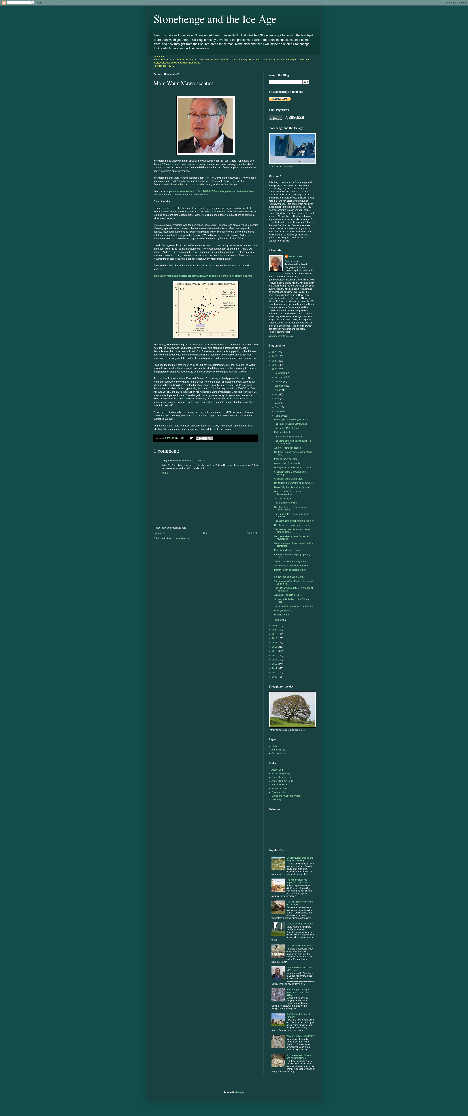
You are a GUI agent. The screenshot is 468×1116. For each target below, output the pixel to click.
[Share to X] (204, 438)
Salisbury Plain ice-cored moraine (291, 565)
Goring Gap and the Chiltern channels (293, 467)
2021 (275, 625)
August (278, 390)
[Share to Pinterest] (211, 438)
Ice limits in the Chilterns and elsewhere (294, 483)
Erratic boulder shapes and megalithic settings (299, 859)
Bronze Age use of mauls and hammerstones (298, 1056)
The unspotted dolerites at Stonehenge (293, 606)
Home (206, 533)
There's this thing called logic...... (290, 436)
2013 (275, 659)
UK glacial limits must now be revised (292, 525)
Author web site (279, 784)
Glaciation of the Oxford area (288, 479)
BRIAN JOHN (295, 256)
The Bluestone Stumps (285, 502)
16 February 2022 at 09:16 (192, 460)
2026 (275, 352)
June (277, 398)
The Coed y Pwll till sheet (286, 428)
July (277, 394)
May (277, 403)
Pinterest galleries (280, 792)
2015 (275, 651)
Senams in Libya (282, 498)
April (277, 407)
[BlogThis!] (201, 438)
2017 (275, 642)
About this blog (278, 749)
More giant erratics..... (284, 610)
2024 (275, 360)
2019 (275, 634)
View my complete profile (281, 336)
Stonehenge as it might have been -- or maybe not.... (297, 992)
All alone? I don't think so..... (288, 595)
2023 (275, 365)
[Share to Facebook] (208, 438)
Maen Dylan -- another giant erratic (291, 419)
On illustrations (278, 753)
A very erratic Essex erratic (287, 463)
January (279, 620)
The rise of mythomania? (298, 945)
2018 (275, 638)
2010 (275, 672)
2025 (275, 356)
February (279, 416)
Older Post (251, 533)
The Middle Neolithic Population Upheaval (296, 881)
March (278, 411)
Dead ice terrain (282, 614)
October (279, 381)
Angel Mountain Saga (282, 781)
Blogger (240, 1092)
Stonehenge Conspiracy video (286, 796)
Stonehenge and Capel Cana (288, 577)
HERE (171, 66)
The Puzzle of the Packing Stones (290, 561)
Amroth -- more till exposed (287, 448)
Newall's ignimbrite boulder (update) (292, 487)
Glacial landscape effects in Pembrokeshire (287, 492)
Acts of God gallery (280, 773)
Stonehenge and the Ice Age (215, 18)
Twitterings (276, 799)
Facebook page (279, 788)
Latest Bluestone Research (299, 923)
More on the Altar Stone (285, 459)
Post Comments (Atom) (178, 538)
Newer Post (160, 533)
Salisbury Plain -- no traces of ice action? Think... (290, 508)
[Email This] (197, 438)
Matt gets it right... (282, 432)
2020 (275, 629)
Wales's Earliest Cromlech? (300, 1036)
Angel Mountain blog (281, 777)
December (280, 373)
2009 (275, 677)
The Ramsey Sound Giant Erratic (290, 424)
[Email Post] (191, 438)
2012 (275, 664)
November (280, 377)
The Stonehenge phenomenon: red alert (294, 521)
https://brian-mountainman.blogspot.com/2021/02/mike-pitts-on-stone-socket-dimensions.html (203, 275)
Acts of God (277, 770)
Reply (165, 472)
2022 (275, 369)
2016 (275, 647)
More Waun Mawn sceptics (287, 550)
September (280, 386)
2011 (275, 668)
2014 (275, 655)
